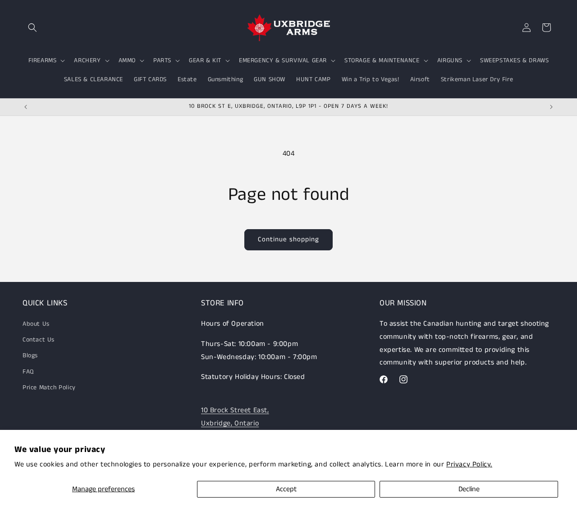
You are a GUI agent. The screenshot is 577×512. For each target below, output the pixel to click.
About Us (36, 323)
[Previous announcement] (26, 106)
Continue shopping (288, 239)
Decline (469, 489)
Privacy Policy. (469, 464)
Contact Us (39, 339)
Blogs (30, 355)
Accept (286, 489)
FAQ (28, 371)
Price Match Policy (49, 387)
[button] (32, 27)
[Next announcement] (551, 106)
